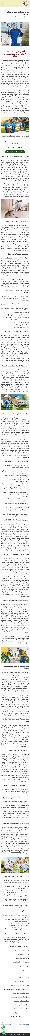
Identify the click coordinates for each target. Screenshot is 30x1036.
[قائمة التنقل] (2, 3)
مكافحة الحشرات (9, 17)
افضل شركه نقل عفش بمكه (20, 993)
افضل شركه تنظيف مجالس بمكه (19, 1005)
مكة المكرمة (15, 141)
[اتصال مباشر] (3, 1027)
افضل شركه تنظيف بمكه (21, 1001)
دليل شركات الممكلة (15, 1016)
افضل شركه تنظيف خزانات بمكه (20, 997)
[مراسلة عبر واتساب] (3, 1033)
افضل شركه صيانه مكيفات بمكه (20, 1008)
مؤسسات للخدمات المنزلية (19, 17)
